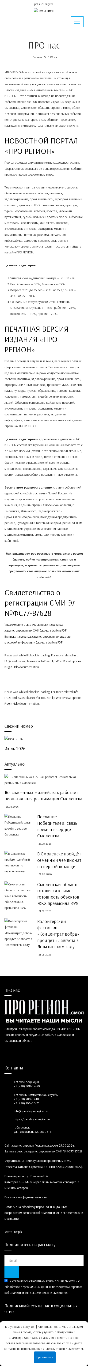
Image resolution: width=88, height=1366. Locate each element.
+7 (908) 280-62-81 (26, 1099)
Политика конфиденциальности (25, 1197)
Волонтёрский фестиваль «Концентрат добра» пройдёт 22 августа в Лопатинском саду (58, 933)
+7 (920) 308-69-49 (27, 1086)
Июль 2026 (15, 748)
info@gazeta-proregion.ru (31, 1111)
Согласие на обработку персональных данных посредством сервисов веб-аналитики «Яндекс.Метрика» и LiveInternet (43, 1213)
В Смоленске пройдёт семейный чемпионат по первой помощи (59, 860)
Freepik (17, 1232)
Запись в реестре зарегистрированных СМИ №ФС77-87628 (43, 1151)
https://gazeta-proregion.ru (32, 1119)
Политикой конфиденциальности (53, 1281)
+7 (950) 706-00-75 (26, 1103)
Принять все (44, 1357)
